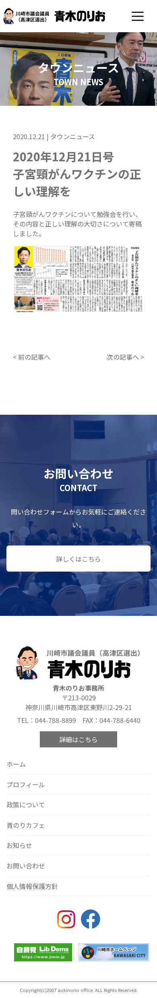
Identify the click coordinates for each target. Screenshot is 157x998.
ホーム (16, 764)
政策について (25, 804)
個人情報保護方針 (32, 886)
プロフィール (25, 784)
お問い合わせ (25, 865)
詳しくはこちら (78, 559)
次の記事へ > (125, 357)
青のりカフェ (25, 825)
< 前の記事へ (31, 357)
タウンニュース (72, 136)
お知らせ (19, 845)
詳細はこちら (78, 739)
